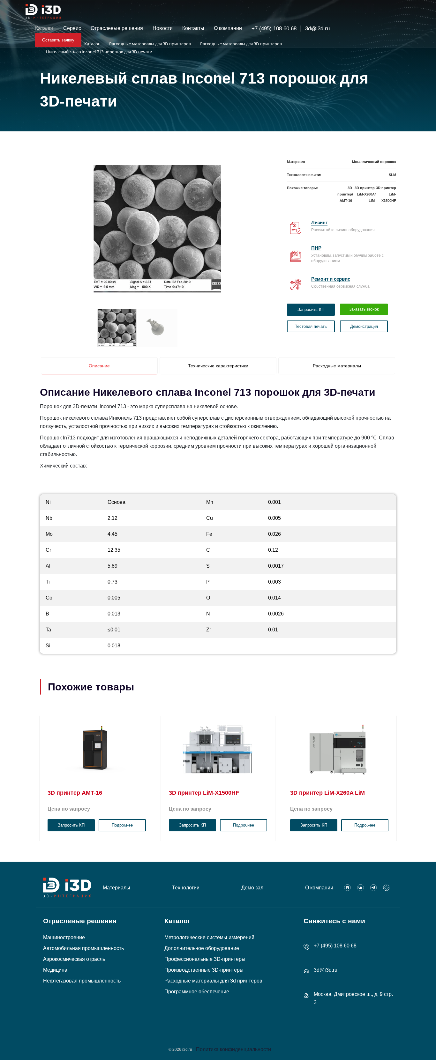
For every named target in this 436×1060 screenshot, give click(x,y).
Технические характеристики (218, 365)
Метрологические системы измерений (209, 937)
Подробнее (122, 825)
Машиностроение (64, 937)
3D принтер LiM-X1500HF (386, 194)
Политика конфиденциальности (233, 1049)
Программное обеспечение (196, 991)
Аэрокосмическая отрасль (74, 959)
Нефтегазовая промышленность (82, 980)
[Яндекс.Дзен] (386, 888)
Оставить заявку (58, 40)
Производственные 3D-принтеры (204, 970)
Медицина (55, 970)
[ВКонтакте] (360, 888)
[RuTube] (347, 888)
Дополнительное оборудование (201, 948)
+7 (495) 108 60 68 (274, 29)
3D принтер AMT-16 (344, 194)
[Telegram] (373, 888)
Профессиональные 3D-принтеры (204, 959)
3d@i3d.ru (317, 29)
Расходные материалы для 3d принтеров (213, 980)
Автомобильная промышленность (83, 948)
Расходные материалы (337, 365)
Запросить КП (310, 309)
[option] (157, 228)
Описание (99, 365)
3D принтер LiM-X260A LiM (365, 194)
